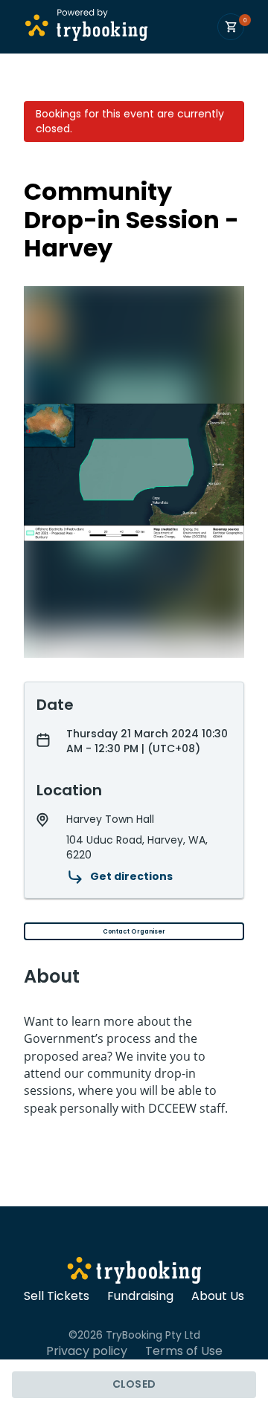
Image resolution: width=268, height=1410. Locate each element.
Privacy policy (86, 1351)
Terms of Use (184, 1351)
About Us (217, 1296)
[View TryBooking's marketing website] (134, 1272)
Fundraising (140, 1296)
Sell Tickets (56, 1296)
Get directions (131, 876)
